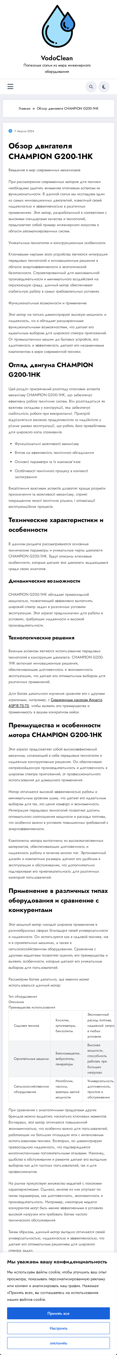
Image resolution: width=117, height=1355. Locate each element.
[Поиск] (91, 86)
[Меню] (10, 86)
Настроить (59, 1328)
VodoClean (57, 58)
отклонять (58, 1343)
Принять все (58, 1313)
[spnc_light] (104, 86)
